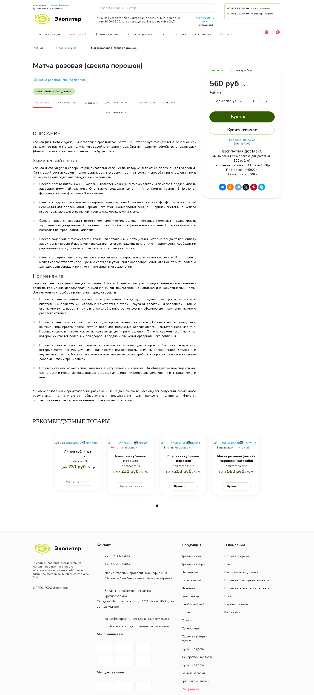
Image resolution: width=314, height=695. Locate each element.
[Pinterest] (253, 187)
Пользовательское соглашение (246, 588)
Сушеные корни (193, 665)
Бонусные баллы (116, 112)
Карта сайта (232, 612)
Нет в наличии (78, 481)
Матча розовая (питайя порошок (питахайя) (236, 458)
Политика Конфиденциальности (246, 580)
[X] (246, 187)
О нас (228, 564)
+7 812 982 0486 (238, 8)
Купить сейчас (242, 130)
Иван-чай (188, 588)
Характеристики (66, 102)
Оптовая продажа (140, 34)
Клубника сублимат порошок (183, 458)
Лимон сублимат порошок (77, 453)
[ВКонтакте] (222, 187)
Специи (187, 620)
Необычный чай (193, 604)
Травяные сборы (193, 564)
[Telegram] (238, 187)
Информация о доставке (241, 572)
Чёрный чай (190, 572)
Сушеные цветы (193, 649)
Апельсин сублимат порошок (130, 458)
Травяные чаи (191, 556)
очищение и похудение (53, 91)
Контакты (226, 34)
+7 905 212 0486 (238, 13)
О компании (203, 34)
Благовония (190, 596)
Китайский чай (191, 580)
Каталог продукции (47, 34)
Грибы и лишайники (195, 681)
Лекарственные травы (197, 657)
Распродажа (191, 689)
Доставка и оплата (107, 34)
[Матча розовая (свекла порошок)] (114, 80)
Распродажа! (77, 34)
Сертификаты (146, 102)
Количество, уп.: (226, 101)
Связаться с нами (236, 604)
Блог (164, 34)
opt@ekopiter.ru (116, 626)
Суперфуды (190, 628)
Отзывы (181, 34)
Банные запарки (193, 673)
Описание (42, 102)
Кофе (186, 612)
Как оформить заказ (205, 19)
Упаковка (168, 102)
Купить (238, 116)
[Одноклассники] (230, 187)
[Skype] (261, 187)
